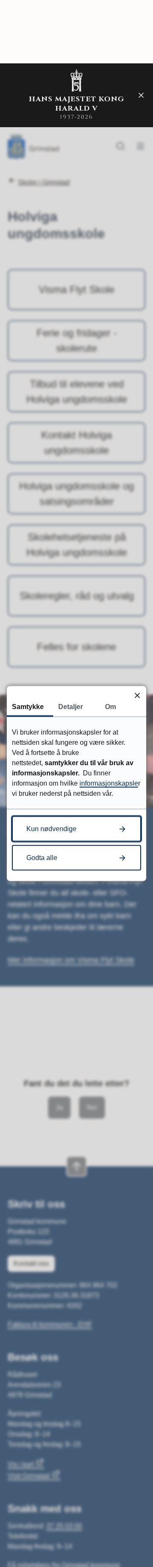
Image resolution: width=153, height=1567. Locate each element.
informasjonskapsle (108, 783)
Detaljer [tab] (70, 706)
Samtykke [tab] (28, 706)
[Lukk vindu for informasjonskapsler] (137, 695)
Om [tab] (110, 706)
